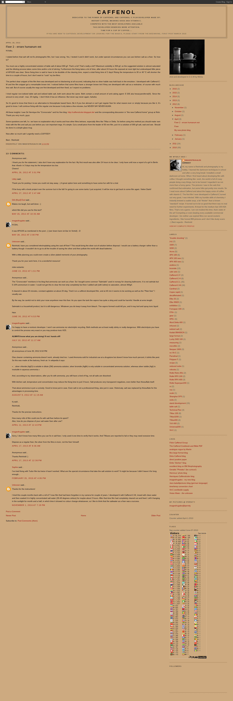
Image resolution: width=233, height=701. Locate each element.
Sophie (15, 467)
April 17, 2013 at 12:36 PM (27, 460)
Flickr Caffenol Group (178, 443)
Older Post (155, 515)
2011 (174, 144)
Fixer (176, 126)
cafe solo (173, 272)
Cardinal (173, 289)
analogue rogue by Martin (180, 449)
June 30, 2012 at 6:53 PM (26, 316)
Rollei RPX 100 (175, 376)
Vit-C (171, 430)
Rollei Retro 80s (176, 373)
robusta (172, 369)
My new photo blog (182, 130)
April (177, 119)
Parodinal (173, 356)
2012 (174, 104)
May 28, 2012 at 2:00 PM (25, 235)
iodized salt (174, 329)
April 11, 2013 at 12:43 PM (27, 425)
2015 (174, 93)
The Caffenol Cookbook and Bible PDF (186, 446)
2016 (174, 89)
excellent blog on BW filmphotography (185, 466)
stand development (177, 403)
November (179, 107)
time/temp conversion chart (181, 486)
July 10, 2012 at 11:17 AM (26, 340)
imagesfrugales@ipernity (180, 506)
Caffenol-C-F (175, 275)
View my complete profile (182, 226)
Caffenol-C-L (174, 282)
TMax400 (173, 420)
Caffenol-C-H (175, 278)
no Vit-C (172, 353)
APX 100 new (175, 258)
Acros (171, 251)
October (178, 111)
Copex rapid (174, 292)
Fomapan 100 (175, 309)
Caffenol (116, 12)
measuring (174, 342)
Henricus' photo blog (178, 473)
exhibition (173, 305)
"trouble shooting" (177, 238)
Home (83, 515)
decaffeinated (175, 295)
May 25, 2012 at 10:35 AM (26, 214)
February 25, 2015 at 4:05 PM (29, 478)
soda (171, 400)
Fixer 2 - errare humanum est (23, 46)
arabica (172, 265)
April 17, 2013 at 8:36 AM (26, 446)
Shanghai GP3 (175, 396)
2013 (174, 100)
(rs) (170, 241)
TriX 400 (173, 423)
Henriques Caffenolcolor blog (181, 476)
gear (171, 316)
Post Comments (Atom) (28, 521)
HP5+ (171, 319)
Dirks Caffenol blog (177, 456)
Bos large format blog (178, 453)
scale (171, 393)
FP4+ (171, 312)
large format (174, 336)
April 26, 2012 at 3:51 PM (26, 172)
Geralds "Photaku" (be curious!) (182, 470)
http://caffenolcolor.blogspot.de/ (81, 112)
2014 (174, 96)
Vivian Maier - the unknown (181, 493)
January (178, 139)
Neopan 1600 (175, 349)
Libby (14, 179)
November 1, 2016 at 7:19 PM (28, 505)
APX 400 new (175, 262)
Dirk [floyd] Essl (18, 200)
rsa (170, 390)
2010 (174, 147)
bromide (173, 268)
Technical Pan (175, 410)
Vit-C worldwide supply (179, 490)
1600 (171, 245)
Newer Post (11, 515)
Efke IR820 (174, 302)
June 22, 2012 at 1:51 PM (26, 271)
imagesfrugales (18, 221)
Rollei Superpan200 (177, 383)
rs (170, 386)
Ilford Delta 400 (176, 322)
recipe (172, 363)
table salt (173, 406)
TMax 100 (173, 413)
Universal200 (175, 427)
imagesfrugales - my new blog (182, 480)
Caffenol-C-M (175, 285)
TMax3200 (174, 417)
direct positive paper (178, 459)
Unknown (16, 241)
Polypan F (173, 359)
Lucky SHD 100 (176, 339)
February (179, 135)
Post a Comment (13, 511)
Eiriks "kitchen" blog (177, 463)
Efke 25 (172, 299)
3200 (171, 248)
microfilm (173, 346)
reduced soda (175, 366)
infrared (172, 326)
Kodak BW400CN (176, 332)
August (178, 115)
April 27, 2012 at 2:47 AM (26, 193)
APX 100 (173, 255)
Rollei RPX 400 (175, 380)
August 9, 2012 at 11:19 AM (27, 395)
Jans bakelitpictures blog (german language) (188, 483)
